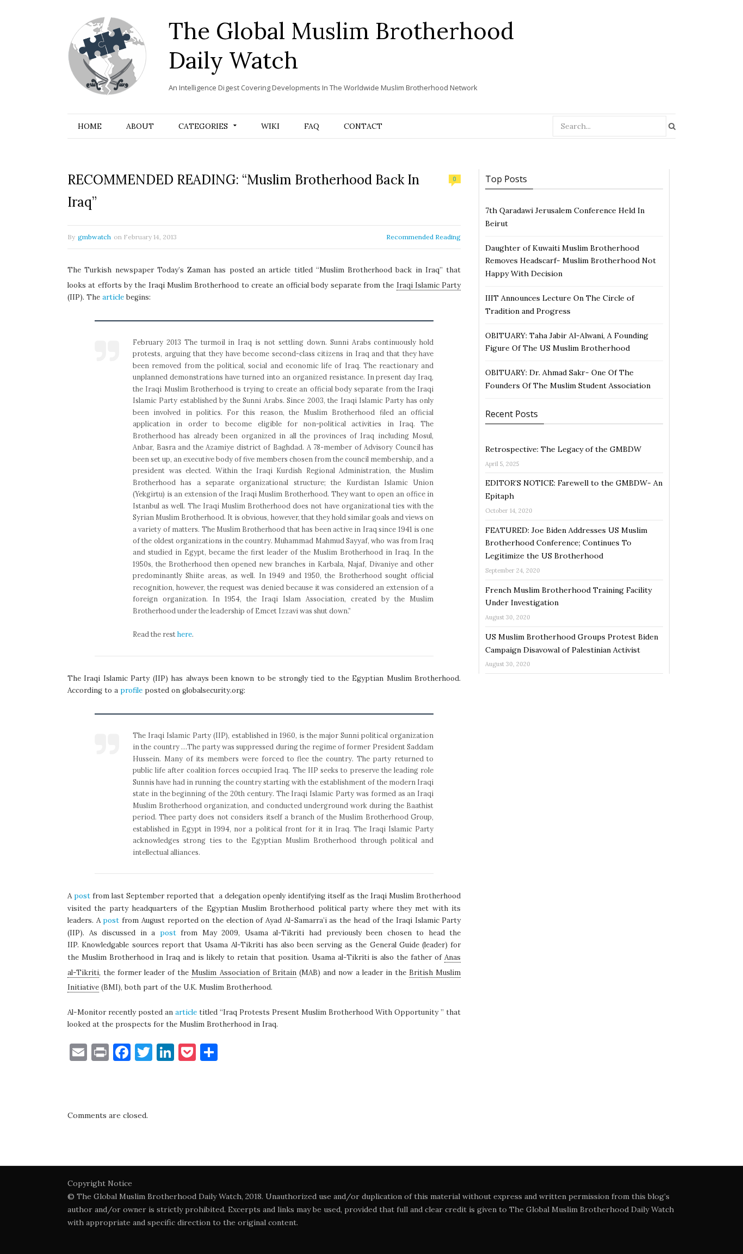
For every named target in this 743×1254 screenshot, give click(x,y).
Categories (203, 126)
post (82, 896)
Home (90, 126)
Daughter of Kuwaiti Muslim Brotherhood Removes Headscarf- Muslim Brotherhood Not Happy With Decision (570, 261)
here (184, 634)
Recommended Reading (423, 237)
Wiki (270, 126)
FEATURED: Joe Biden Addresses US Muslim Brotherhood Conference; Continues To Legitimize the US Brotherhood (566, 543)
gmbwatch (94, 237)
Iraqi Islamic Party (429, 285)
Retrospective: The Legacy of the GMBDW (563, 449)
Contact (363, 126)
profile (131, 690)
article (113, 297)
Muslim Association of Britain (243, 972)
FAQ (311, 126)
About (140, 126)
